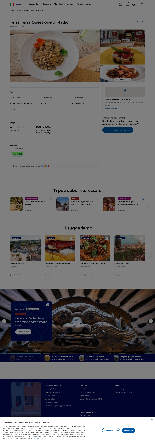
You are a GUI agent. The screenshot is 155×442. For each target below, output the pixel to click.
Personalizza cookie (111, 431)
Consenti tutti (128, 431)
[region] (77, 429)
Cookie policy (38, 438)
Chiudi (151, 419)
